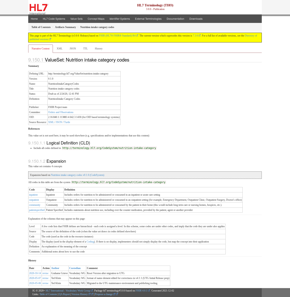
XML (59, 48)
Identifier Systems (120, 18)
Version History (80, 294)
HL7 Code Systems (54, 18)
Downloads (196, 18)
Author (55, 268)
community (34, 204)
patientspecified (37, 210)
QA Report (64, 294)
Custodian (75, 268)
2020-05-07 (35, 278)
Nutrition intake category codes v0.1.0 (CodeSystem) (77, 175)
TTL (85, 48)
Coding (90, 241)
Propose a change (104, 294)
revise (45, 273)
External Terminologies (148, 18)
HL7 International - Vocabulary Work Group (68, 290)
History (99, 48)
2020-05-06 (35, 283)
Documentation (175, 18)
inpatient (33, 194)
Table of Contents (48, 294)
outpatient (34, 199)
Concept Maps (96, 18)
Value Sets (76, 18)
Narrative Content (40, 48)
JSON (73, 48)
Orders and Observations (60, 112)
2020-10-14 (35, 273)
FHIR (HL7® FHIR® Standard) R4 (117, 35)
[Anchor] (131, 59)
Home (34, 18)
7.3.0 (195, 35)
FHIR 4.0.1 (141, 290)
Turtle (67, 122)
